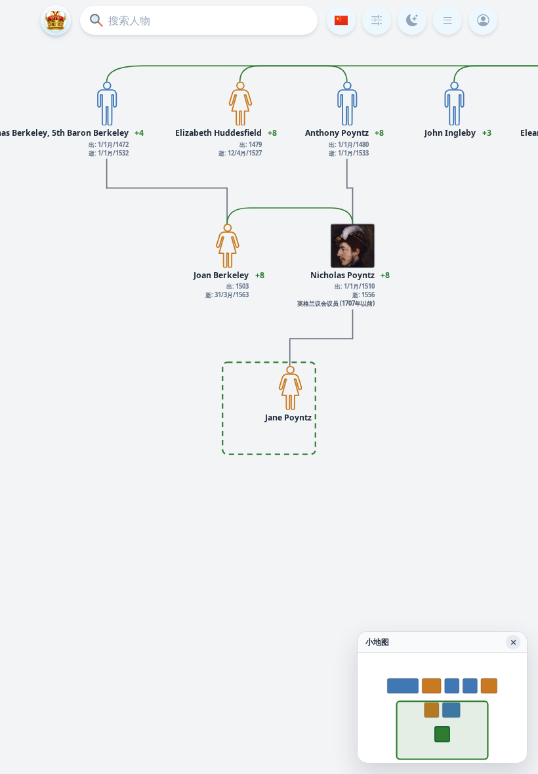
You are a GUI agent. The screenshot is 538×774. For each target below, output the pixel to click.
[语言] (341, 20)
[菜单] (447, 20)
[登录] (482, 20)
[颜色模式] (412, 20)
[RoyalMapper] (56, 20)
